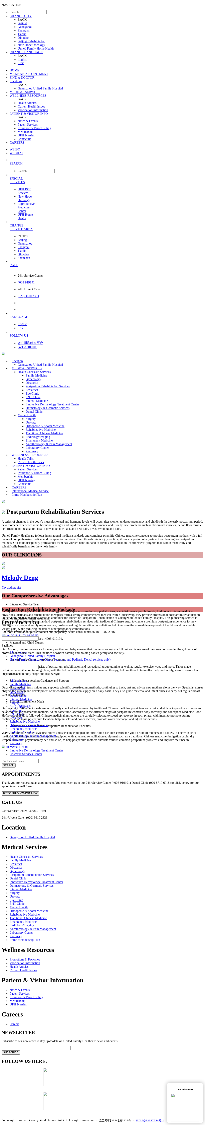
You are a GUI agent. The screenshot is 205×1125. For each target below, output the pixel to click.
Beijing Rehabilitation (31, 41)
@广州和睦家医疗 (30, 343)
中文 (21, 63)
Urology (31, 422)
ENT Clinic (33, 397)
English (22, 59)
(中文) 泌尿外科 (21, 706)
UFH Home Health (25, 216)
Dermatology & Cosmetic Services (47, 408)
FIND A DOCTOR (22, 77)
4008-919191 (26, 282)
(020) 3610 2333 (28, 296)
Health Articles (27, 103)
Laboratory (17, 739)
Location (17, 361)
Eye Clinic (32, 393)
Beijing (22, 23)
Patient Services (28, 124)
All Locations (18, 652)
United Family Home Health (36, 48)
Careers (14, 1024)
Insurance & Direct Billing (34, 128)
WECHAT (16, 153)
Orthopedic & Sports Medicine (45, 426)
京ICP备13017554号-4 (150, 1120)
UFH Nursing (26, 135)
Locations (16, 81)
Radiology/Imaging (38, 437)
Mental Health (27, 415)
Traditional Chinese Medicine (44, 433)
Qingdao (23, 37)
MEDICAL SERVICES (25, 92)
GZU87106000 (27, 347)
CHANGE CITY (21, 16)
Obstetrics (32, 382)
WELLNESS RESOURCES (28, 95)
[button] (106, 163)
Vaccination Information (33, 110)
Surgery (31, 418)
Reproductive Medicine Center (26, 207)
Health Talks (26, 458)
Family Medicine (36, 375)
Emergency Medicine (39, 440)
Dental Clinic (34, 411)
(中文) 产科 (17, 688)
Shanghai (23, 30)
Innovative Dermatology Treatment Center (52, 404)
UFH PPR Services (24, 191)
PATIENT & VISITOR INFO (29, 113)
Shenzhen (24, 258)
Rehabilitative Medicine (41, 429)
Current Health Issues (31, 106)
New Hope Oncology (31, 45)
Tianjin (22, 34)
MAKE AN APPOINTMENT (29, 74)
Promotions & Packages (25, 959)
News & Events (28, 121)
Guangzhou (25, 26)
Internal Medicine (37, 400)
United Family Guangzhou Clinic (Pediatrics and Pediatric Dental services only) (60, 659)
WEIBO (15, 149)
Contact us (24, 139)
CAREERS (17, 142)
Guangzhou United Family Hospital (40, 88)
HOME (14, 70)
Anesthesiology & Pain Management (49, 444)
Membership (25, 131)
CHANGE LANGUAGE (26, 52)
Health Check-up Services (34, 372)
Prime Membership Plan (27, 494)
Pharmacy (16, 743)
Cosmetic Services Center (26, 754)
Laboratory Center (37, 447)
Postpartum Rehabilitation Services (48, 386)
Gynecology (33, 379)
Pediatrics (32, 390)
